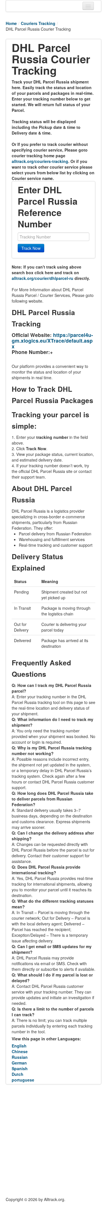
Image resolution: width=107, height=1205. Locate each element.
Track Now (31, 248)
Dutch (17, 1074)
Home (11, 23)
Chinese (20, 1051)
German (19, 1063)
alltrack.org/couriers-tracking (40, 161)
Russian (20, 1057)
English (19, 1046)
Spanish (20, 1068)
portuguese (23, 1080)
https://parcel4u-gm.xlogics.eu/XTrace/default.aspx (52, 340)
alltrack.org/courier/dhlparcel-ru (42, 278)
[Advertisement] (53, 1140)
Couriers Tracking (38, 23)
